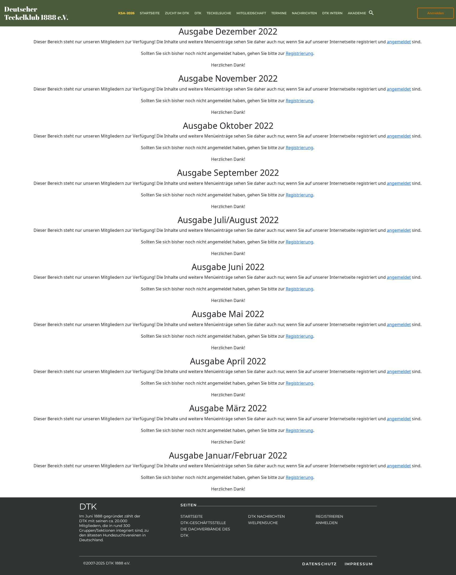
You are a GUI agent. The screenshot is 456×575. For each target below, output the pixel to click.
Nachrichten (304, 13)
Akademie (357, 13)
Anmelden (327, 522)
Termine (279, 13)
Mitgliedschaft (251, 13)
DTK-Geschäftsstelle (203, 522)
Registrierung (299, 53)
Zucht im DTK (177, 13)
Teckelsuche (219, 13)
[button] (371, 12)
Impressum (359, 564)
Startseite (150, 13)
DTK (197, 13)
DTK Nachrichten (266, 516)
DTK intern (332, 13)
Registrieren (329, 516)
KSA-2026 (126, 13)
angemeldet (399, 42)
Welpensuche (263, 522)
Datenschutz (319, 564)
